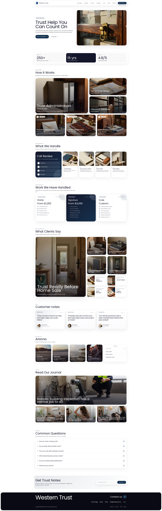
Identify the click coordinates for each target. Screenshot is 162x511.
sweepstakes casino (110, 357)
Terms (121, 506)
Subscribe (121, 482)
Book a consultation (41, 36)
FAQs (106, 502)
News (101, 502)
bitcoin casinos (109, 354)
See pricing (53, 36)
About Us (112, 506)
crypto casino (109, 351)
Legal (125, 506)
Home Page (94, 502)
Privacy (116, 506)
